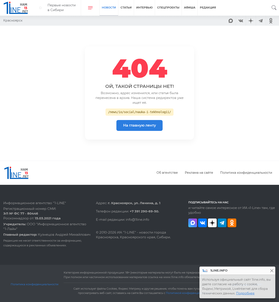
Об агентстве (167, 173)
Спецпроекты (168, 7)
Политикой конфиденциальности (189, 293)
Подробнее (245, 293)
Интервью (144, 7)
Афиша (189, 7)
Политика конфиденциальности (246, 173)
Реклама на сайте (199, 173)
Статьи (126, 7)
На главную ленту (139, 125)
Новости (109, 7)
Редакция (208, 7)
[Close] (271, 270)
